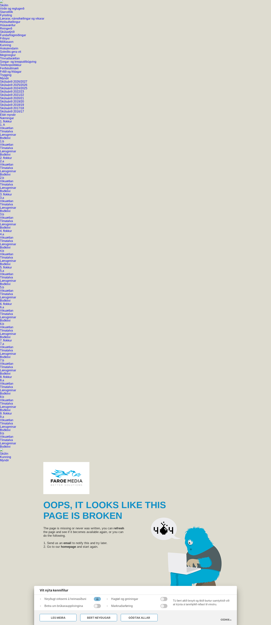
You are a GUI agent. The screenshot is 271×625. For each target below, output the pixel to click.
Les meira (58, 617)
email (67, 543)
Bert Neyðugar (98, 617)
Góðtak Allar (139, 617)
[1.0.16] (226, 619)
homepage (68, 546)
